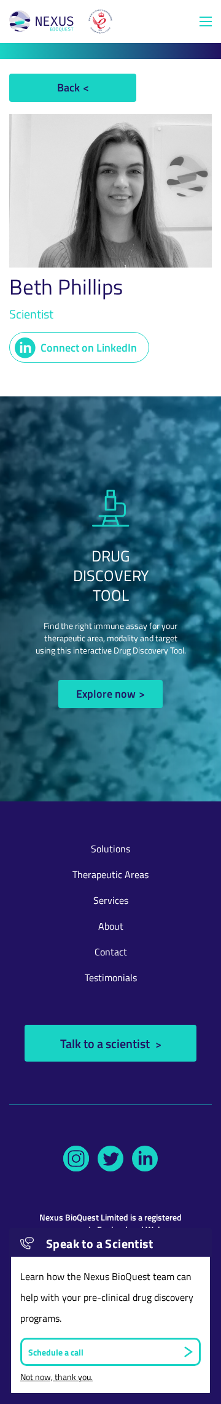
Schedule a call (55, 1352)
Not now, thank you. (56, 1377)
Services (110, 900)
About (110, 926)
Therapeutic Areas (110, 874)
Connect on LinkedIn (89, 347)
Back (68, 86)
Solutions (110, 848)
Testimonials (111, 977)
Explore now (106, 693)
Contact (111, 951)
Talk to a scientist (106, 1043)
